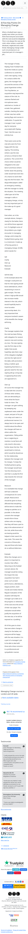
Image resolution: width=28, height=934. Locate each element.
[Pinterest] (23, 881)
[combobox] (14, 8)
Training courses (5, 704)
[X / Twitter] (16, 881)
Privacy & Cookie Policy (19, 930)
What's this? (15, 848)
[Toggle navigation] (25, 3)
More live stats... (11, 714)
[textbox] (14, 8)
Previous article (7, 18)
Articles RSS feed (8, 849)
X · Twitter (16, 869)
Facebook (23, 869)
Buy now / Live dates (14, 728)
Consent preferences (7, 932)
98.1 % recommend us (16, 711)
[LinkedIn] (20, 881)
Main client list (5, 840)
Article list (6, 846)
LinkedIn (10, 873)
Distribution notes (7, 685)
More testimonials (6, 809)
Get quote (14, 735)
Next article (16, 18)
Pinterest (17, 873)
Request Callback (19, 885)
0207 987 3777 (8, 885)
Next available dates (10, 697)
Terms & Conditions (6, 930)
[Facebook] (18, 881)
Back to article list (8, 682)
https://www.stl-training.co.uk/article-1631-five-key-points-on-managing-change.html (13, 675)
